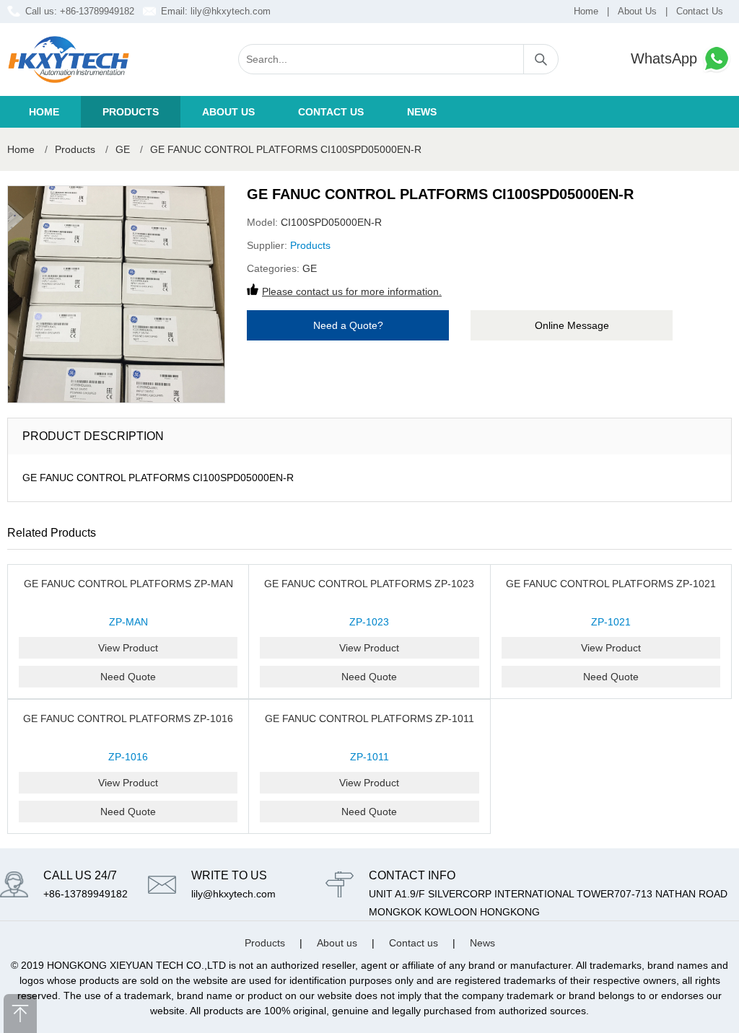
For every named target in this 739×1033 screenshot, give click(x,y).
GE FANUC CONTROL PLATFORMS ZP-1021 (611, 583)
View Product (128, 648)
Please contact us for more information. (352, 291)
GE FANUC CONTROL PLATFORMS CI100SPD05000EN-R (285, 149)
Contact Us (699, 11)
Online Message (572, 325)
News (422, 112)
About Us (637, 11)
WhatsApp (666, 58)
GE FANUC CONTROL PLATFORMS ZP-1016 (128, 718)
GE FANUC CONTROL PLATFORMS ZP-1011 (369, 718)
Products (130, 112)
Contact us (331, 112)
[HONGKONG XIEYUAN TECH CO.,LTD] (68, 59)
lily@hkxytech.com (231, 11)
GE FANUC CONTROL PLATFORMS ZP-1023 (369, 583)
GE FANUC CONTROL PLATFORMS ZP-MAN (128, 583)
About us (228, 112)
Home (586, 11)
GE (122, 149)
